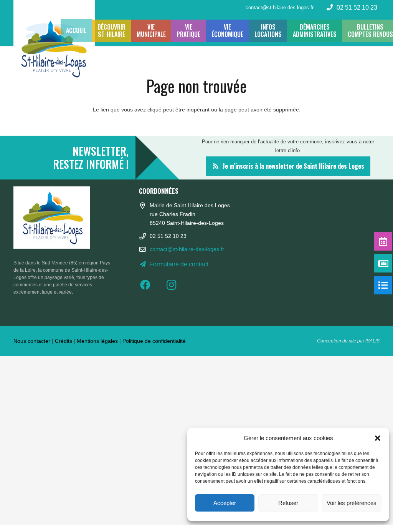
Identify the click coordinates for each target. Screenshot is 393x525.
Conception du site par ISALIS (348, 341)
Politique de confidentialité (154, 341)
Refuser (288, 503)
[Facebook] (152, 285)
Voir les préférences (351, 503)
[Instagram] (177, 285)
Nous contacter (31, 341)
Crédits (63, 341)
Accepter (224, 503)
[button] (377, 438)
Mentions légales (97, 341)
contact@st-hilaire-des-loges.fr (187, 249)
